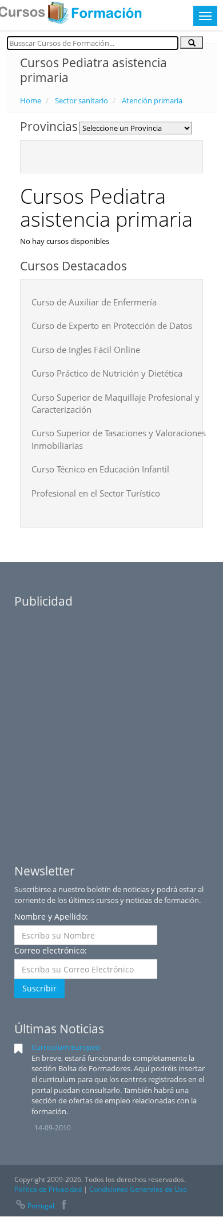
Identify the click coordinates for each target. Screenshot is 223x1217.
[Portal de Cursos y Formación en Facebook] (64, 1206)
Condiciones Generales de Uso (138, 1189)
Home (30, 100)
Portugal (40, 1206)
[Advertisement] (111, 726)
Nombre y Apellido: (51, 916)
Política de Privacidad (48, 1189)
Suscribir (39, 988)
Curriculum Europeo (65, 1047)
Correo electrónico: (50, 950)
